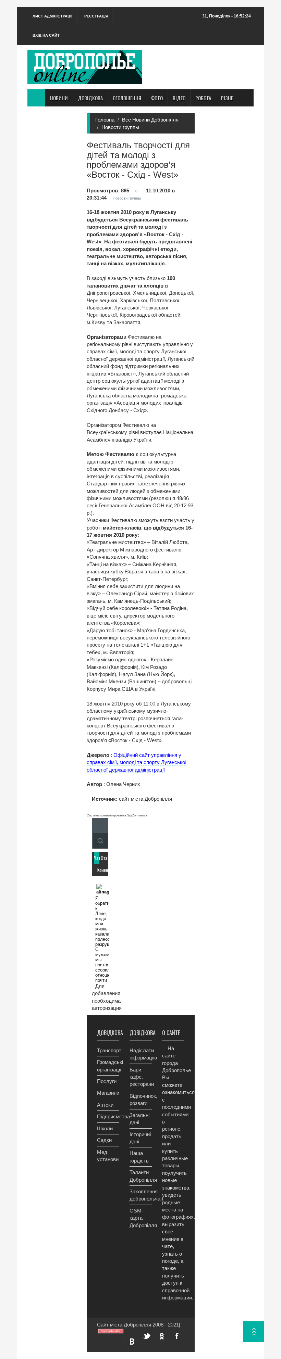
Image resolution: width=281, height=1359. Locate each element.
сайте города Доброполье (176, 1063)
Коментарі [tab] (100, 869)
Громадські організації (108, 1065)
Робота (203, 98)
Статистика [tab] (103, 857)
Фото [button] (157, 98)
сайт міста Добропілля (145, 799)
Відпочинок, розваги (141, 1099)
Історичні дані (140, 1137)
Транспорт (108, 1050)
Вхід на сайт (46, 35)
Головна (104, 120)
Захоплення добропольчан (141, 1195)
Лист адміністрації (52, 16)
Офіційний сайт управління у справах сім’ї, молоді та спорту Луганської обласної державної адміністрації (136, 762)
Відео (179, 98)
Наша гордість (139, 1156)
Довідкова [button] (90, 98)
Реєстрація (96, 16)
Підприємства (108, 1116)
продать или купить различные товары (175, 1151)
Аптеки (105, 1105)
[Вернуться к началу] (253, 1331)
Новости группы (120, 127)
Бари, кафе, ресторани (141, 1077)
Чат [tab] (96, 857)
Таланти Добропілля (141, 1175)
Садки (104, 1140)
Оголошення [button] (127, 98)
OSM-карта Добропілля (141, 1218)
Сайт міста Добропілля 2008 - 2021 (138, 1325)
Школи (105, 1128)
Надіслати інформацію (141, 1053)
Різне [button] (227, 98)
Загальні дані (139, 1118)
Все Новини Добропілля (150, 120)
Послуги (107, 1081)
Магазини (108, 1093)
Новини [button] (59, 98)
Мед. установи (108, 1155)
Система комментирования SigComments (117, 815)
